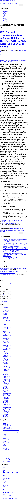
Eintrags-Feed (6, 458)
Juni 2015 (5, 373)
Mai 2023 (5, 313)
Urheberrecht (6, 446)
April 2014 (5, 389)
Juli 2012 (5, 412)
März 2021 (5, 323)
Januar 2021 (6, 325)
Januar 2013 (6, 405)
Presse (4, 438)
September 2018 (7, 345)
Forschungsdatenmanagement (10, 432)
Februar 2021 (6, 324)
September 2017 (7, 351)
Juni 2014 (5, 386)
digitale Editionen (7, 428)
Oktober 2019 (6, 337)
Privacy (5, 21)
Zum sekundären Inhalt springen (8, 2)
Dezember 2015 (7, 366)
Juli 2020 (5, 328)
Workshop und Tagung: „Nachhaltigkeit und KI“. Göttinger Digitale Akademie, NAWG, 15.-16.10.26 (15, 240)
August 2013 (6, 398)
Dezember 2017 (7, 348)
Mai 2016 (5, 362)
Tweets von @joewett (5, 283)
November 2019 (7, 335)
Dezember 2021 (7, 320)
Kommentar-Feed (7, 459)
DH (4, 12)
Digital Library (6, 427)
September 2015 (7, 370)
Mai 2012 (5, 415)
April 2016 (5, 363)
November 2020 (7, 327)
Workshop (5, 451)
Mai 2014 (5, 387)
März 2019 (5, 341)
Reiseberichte (5, 489)
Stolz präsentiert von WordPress (12, 498)
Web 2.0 (5, 448)
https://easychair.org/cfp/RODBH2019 (11, 226)
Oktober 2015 (6, 369)
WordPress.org (6, 461)
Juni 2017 (5, 352)
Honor (4, 434)
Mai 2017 (5, 354)
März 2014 (5, 390)
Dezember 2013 (7, 393)
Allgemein (5, 424)
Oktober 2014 (6, 380)
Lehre (4, 435)
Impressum (5, 19)
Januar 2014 (6, 391)
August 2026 (6, 307)
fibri (4, 475)
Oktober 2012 (6, 408)
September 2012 (7, 410)
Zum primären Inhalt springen (7, 0)
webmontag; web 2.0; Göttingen (9, 495)
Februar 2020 (6, 332)
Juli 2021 (5, 321)
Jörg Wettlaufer (22, 50)
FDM (4, 431)
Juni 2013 (5, 400)
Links (4, 18)
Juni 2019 (5, 340)
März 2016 (5, 365)
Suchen (2, 5)
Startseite (5, 11)
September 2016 (7, 358)
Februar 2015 (6, 376)
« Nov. (1, 301)
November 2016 (7, 356)
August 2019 (6, 338)
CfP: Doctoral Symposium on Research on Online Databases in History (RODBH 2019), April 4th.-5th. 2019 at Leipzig (13, 39)
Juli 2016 (5, 359)
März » (6, 301)
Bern (4, 470)
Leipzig (4, 481)
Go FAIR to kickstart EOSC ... (7, 273)
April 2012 (5, 417)
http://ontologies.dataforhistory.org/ (10, 223)
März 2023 (5, 314)
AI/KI (4, 423)
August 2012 (6, 411)
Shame (4, 441)
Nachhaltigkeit (5, 485)
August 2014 (6, 383)
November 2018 (7, 344)
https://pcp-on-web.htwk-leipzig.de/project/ (12, 220)
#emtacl (4, 467)
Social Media (6, 442)
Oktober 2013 (6, 396)
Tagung (14, 230)
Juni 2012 (5, 414)
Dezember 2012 (7, 407)
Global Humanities (6, 478)
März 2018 (5, 347)
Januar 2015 (6, 377)
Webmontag (6, 449)
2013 (4, 468)
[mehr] (1, 277)
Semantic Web (6, 15)
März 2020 (5, 331)
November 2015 (7, 368)
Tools (4, 16)
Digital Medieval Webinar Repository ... (10, 271)
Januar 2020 (6, 334)
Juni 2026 (5, 309)
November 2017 (7, 349)
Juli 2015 (5, 372)
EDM (4, 474)
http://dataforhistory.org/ (7, 221)
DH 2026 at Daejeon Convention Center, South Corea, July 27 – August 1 (14, 258)
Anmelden (5, 457)
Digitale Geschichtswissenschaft (11, 430)
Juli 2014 (5, 384)
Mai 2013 (5, 401)
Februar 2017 (6, 355)
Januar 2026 (6, 310)
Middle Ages (6, 437)
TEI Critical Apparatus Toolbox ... (8, 274)
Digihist (5, 14)
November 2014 (7, 379)
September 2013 (7, 397)
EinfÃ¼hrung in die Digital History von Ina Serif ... (13, 265)
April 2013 (5, 403)
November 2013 (7, 394)
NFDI (4, 486)
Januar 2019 (6, 342)
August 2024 (6, 311)
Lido (4, 482)
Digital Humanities (14, 228)
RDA (4, 488)
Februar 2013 (6, 404)
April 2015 (5, 375)
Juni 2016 (5, 361)
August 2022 (6, 318)
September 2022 (7, 317)
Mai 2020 (5, 330)
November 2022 (7, 316)
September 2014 (7, 382)
